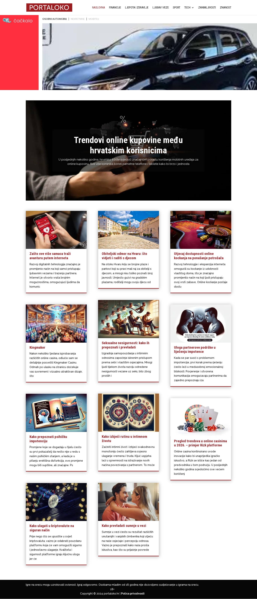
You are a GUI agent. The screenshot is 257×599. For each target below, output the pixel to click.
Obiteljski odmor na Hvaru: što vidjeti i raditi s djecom (124, 255)
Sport (176, 7)
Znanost (225, 7)
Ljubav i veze (161, 7)
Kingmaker (37, 347)
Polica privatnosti (132, 593)
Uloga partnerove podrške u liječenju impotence (195, 349)
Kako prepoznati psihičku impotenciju (48, 439)
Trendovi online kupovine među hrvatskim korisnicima (128, 145)
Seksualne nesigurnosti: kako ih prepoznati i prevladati (125, 345)
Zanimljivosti (207, 7)
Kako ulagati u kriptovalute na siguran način (52, 528)
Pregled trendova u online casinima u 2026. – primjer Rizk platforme (200, 443)
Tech (187, 7)
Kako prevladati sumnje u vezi (124, 525)
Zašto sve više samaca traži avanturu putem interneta (50, 255)
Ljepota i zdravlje (136, 7)
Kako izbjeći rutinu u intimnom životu (124, 438)
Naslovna (98, 7)
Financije (115, 7)
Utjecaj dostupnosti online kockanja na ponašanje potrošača (199, 255)
